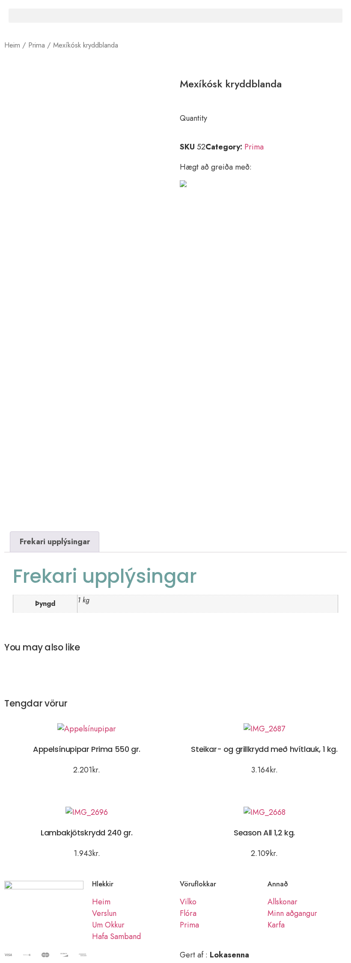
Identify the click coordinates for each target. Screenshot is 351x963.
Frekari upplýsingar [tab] (55, 541)
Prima (36, 45)
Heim (12, 45)
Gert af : (214, 954)
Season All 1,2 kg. (264, 832)
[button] (175, 16)
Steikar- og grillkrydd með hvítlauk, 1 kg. (264, 749)
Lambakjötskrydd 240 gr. (87, 832)
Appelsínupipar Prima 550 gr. (86, 749)
